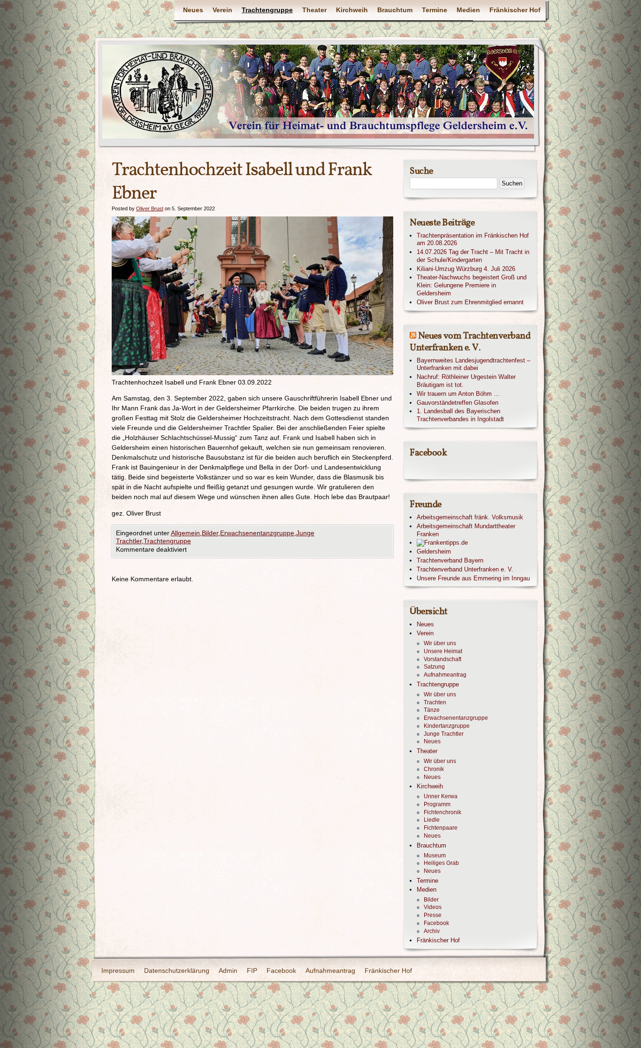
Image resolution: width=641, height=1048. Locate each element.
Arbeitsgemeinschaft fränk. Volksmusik (470, 517)
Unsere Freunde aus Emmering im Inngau (473, 578)
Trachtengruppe (267, 10)
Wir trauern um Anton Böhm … (458, 393)
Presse (433, 915)
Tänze (432, 710)
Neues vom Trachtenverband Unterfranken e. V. (470, 342)
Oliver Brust (149, 208)
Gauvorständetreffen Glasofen (457, 402)
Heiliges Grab (441, 863)
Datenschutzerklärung (176, 970)
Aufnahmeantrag (445, 674)
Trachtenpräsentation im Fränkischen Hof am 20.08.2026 (473, 239)
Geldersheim (434, 551)
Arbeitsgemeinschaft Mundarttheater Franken (466, 530)
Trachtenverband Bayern (450, 560)
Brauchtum (394, 10)
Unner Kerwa (441, 796)
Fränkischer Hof (515, 10)
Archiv (432, 931)
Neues (193, 10)
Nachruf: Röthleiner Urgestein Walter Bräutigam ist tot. (466, 380)
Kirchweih (352, 10)
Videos (433, 907)
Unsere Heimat (443, 651)
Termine (434, 10)
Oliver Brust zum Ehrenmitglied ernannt (470, 302)
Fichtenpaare (441, 828)
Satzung (434, 666)
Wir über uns (440, 643)
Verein (222, 10)
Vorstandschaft (442, 659)
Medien (468, 10)
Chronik (434, 769)
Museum (435, 855)
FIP (252, 970)
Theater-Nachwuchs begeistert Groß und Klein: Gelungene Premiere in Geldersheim (472, 285)
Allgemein (185, 533)
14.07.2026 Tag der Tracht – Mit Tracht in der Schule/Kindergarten (473, 255)
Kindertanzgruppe (447, 726)
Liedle (432, 820)
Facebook (436, 923)
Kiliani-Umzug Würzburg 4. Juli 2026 (466, 268)
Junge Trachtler (444, 734)
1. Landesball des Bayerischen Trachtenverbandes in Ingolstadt (460, 415)
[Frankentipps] (474, 543)
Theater (314, 10)
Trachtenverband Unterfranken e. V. (465, 569)
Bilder (210, 533)
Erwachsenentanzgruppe (257, 533)
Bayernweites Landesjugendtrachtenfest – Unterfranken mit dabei (473, 364)
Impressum (118, 970)
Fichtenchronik (442, 812)
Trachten (435, 702)
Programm (437, 804)
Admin (228, 970)
